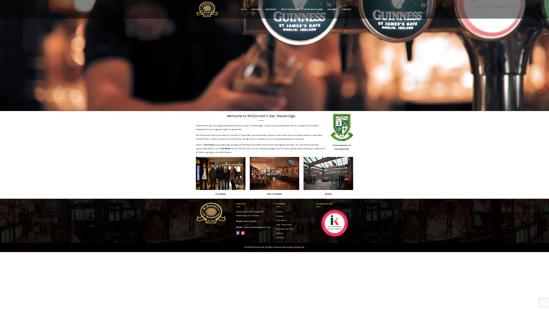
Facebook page (267, 148)
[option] (334, 223)
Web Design (287, 247)
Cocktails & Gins (313, 9)
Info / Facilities (290, 9)
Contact (346, 9)
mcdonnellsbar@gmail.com (257, 227)
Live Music (271, 9)
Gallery (332, 9)
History (255, 9)
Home (244, 9)
